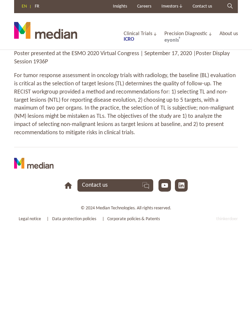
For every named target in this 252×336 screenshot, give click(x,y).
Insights (120, 6)
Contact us (202, 6)
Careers (144, 6)
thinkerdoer (227, 219)
